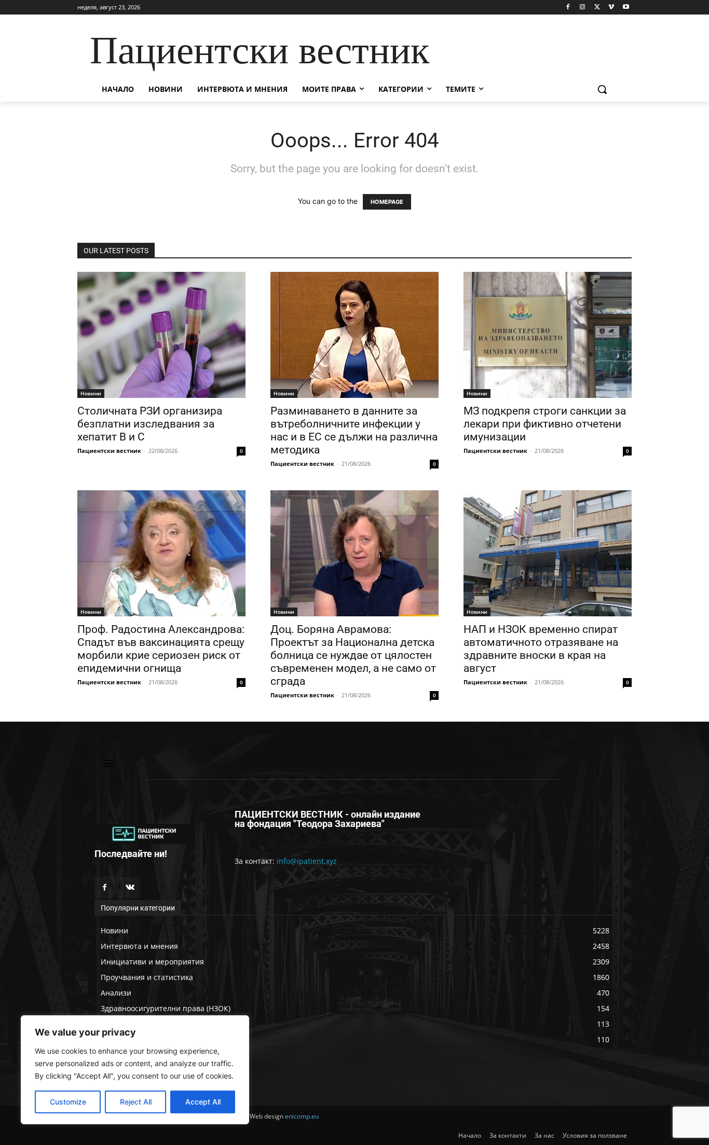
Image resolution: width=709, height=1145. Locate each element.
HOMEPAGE (387, 201)
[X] (597, 7)
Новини (90, 393)
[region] (135, 1069)
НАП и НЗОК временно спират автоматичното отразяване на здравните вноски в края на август (540, 648)
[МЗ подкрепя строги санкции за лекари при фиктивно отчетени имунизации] (547, 335)
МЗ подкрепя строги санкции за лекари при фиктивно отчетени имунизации (544, 424)
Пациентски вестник (109, 450)
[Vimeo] (611, 7)
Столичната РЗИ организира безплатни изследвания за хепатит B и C (149, 424)
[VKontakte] (130, 887)
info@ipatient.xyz (307, 861)
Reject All (136, 1101)
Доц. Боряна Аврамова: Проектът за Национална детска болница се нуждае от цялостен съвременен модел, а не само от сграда (353, 655)
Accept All (203, 1101)
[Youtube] (626, 7)
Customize (68, 1101)
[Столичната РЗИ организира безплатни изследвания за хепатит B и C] (161, 335)
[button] (602, 89)
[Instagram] (583, 7)
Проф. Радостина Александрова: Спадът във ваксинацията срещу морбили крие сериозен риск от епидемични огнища (160, 648)
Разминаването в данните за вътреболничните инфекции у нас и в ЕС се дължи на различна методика (354, 430)
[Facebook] (568, 7)
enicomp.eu (302, 1116)
